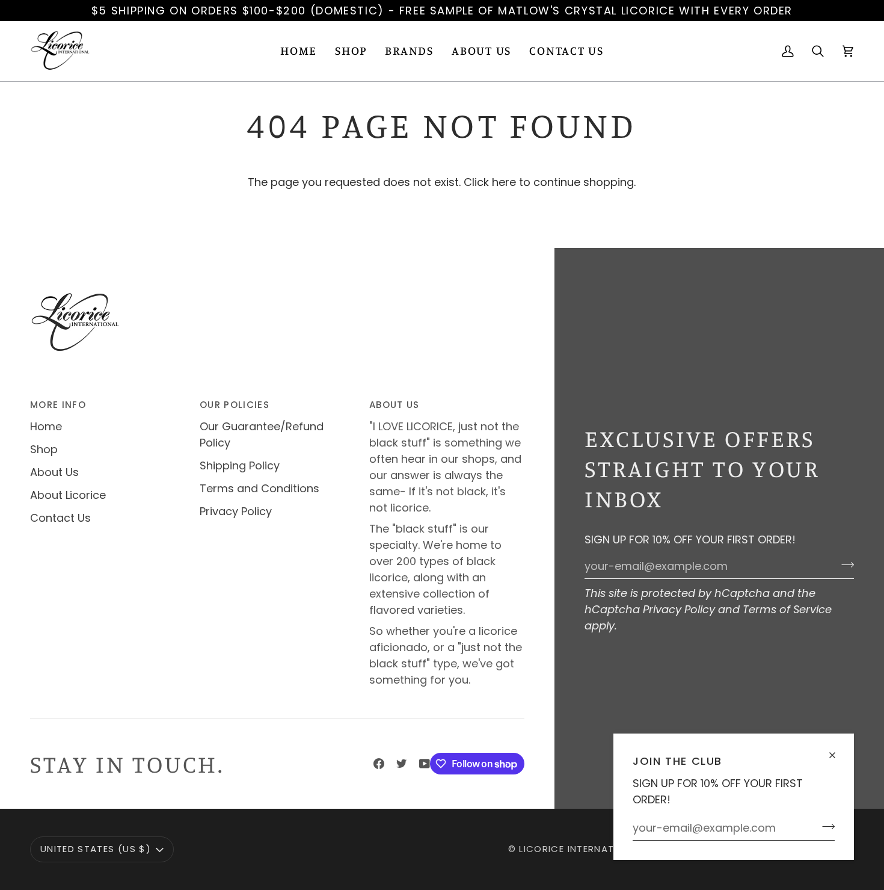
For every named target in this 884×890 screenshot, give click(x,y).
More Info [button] (58, 404)
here (504, 182)
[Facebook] (378, 763)
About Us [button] (394, 404)
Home (46, 426)
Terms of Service (787, 609)
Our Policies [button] (234, 404)
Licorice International (581, 848)
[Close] (837, 750)
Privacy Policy (679, 609)
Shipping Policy (240, 465)
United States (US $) (95, 848)
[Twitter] (401, 763)
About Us (54, 472)
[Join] (825, 826)
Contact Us (60, 517)
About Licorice (68, 494)
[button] (351, 51)
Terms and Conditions (259, 488)
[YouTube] (424, 763)
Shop (44, 449)
